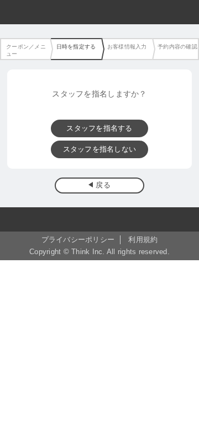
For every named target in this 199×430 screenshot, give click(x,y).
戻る (103, 185)
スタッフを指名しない (100, 149)
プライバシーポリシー (78, 240)
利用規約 (143, 240)
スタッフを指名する (99, 128)
